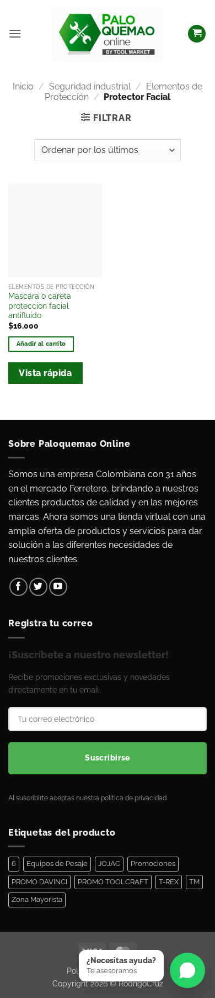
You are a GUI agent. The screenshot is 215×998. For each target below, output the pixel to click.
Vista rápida (45, 373)
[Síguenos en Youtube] (58, 587)
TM (194, 882)
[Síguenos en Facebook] (18, 587)
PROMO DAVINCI (39, 882)
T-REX (169, 882)
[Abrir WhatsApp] (187, 970)
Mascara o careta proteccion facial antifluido (39, 306)
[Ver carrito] (197, 34)
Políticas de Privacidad (108, 970)
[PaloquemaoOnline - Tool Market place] (108, 33)
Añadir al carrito (41, 343)
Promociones (153, 863)
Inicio (23, 86)
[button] (15, 33)
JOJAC (109, 863)
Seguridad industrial (90, 86)
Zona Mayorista (37, 899)
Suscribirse (107, 757)
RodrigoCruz (141, 983)
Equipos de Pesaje (57, 863)
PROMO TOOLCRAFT (113, 882)
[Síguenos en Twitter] (38, 587)
